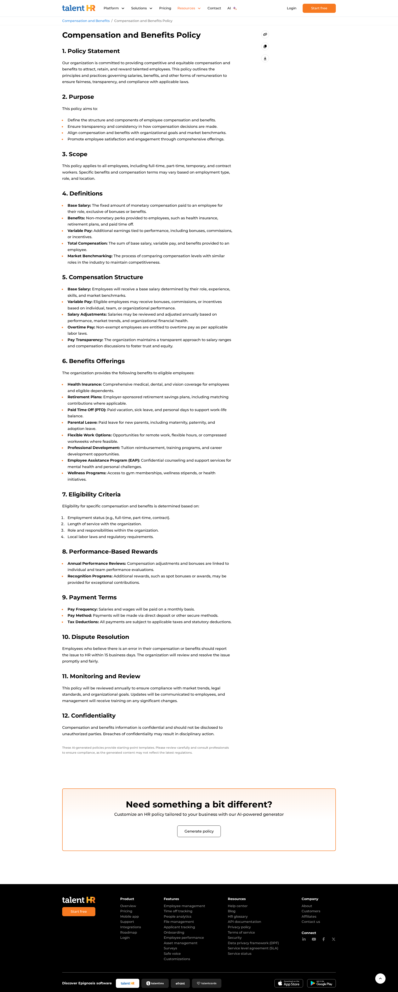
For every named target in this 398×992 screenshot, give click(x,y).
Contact (214, 8)
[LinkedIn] (304, 939)
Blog (231, 911)
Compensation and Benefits (86, 21)
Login (291, 8)
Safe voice (172, 954)
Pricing (165, 8)
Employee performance (184, 938)
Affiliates (309, 916)
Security (235, 938)
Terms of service (241, 932)
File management (179, 922)
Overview (128, 906)
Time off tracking (178, 911)
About (307, 906)
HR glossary (238, 916)
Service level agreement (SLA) (253, 948)
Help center (238, 906)
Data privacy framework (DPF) (253, 943)
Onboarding (174, 932)
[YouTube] (314, 939)
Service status (239, 954)
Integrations (130, 927)
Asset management (181, 943)
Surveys (170, 948)
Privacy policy (239, 927)
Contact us (311, 922)
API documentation (244, 922)
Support (127, 922)
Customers (311, 911)
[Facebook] (323, 939)
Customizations (177, 959)
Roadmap (128, 932)
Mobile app (129, 916)
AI (229, 8)
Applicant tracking (179, 927)
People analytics (177, 916)
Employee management (184, 906)
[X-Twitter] (333, 939)
